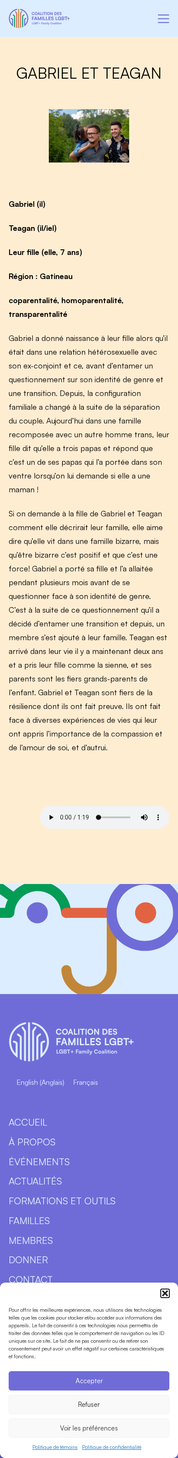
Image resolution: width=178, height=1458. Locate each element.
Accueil (28, 1122)
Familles (29, 1220)
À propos (32, 1142)
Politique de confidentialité (111, 1447)
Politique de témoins (55, 1447)
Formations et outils (62, 1200)
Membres (31, 1240)
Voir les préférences (89, 1428)
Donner (28, 1259)
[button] (165, 1293)
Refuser (89, 1404)
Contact (31, 1279)
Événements (39, 1161)
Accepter (89, 1381)
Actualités (35, 1181)
